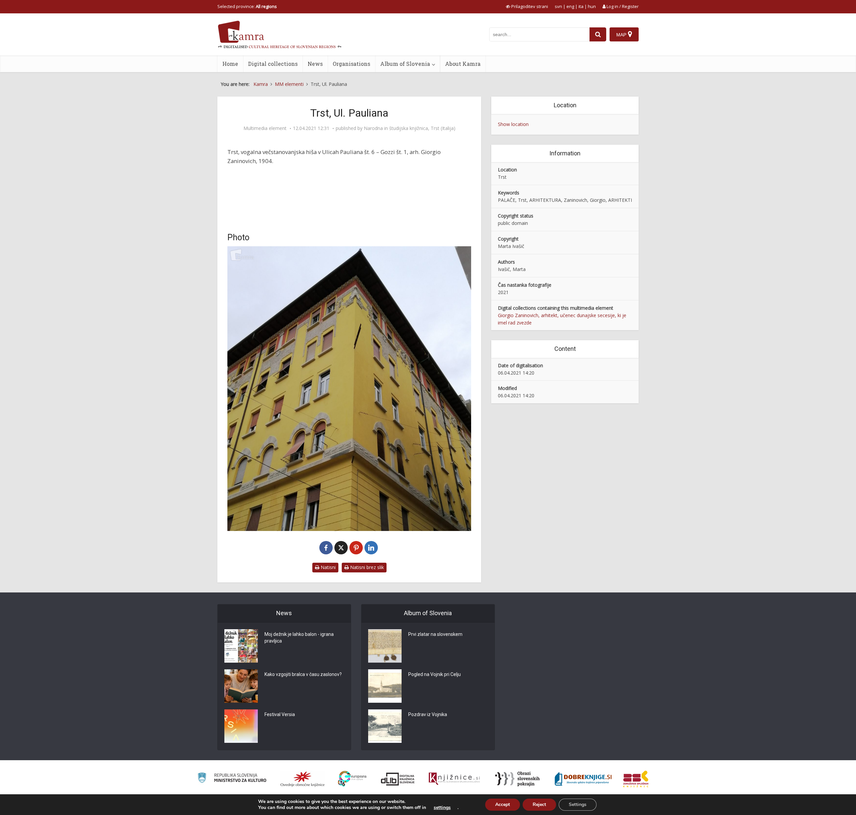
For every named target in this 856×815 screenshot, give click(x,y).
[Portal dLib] (398, 779)
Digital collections (273, 63)
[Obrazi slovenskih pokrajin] (517, 779)
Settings (577, 804)
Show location (513, 124)
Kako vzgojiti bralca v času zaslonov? (303, 674)
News (315, 63)
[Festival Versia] (241, 726)
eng (570, 6)
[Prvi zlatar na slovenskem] (385, 646)
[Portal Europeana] (352, 778)
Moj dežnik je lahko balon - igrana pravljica (299, 638)
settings (442, 808)
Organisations (351, 63)
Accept (502, 804)
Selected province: (247, 6)
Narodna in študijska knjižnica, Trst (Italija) (409, 128)
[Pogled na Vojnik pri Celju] (385, 686)
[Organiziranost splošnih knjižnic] (302, 779)
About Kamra (462, 63)
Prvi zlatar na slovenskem (435, 634)
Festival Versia (279, 714)
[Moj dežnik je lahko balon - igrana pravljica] (241, 646)
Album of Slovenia (405, 63)
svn (558, 6)
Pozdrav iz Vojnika (427, 714)
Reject (539, 804)
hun (592, 6)
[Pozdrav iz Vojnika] (385, 726)
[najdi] (598, 34)
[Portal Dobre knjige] (583, 779)
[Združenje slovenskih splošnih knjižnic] (454, 779)
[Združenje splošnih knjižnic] (635, 779)
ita (580, 6)
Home (230, 63)
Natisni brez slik (366, 567)
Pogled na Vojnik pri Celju (434, 674)
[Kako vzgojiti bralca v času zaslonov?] (241, 686)
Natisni (327, 567)
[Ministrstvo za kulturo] (232, 779)
